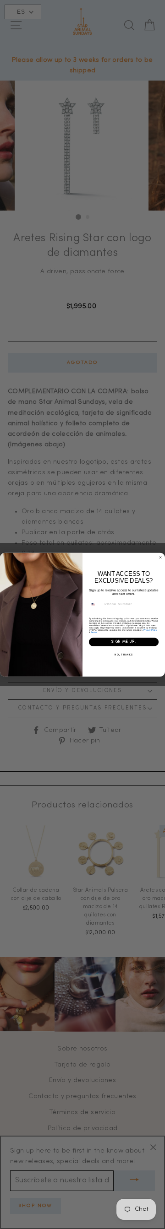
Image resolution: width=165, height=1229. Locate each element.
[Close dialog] (160, 557)
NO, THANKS (124, 654)
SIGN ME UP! (123, 641)
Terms (93, 632)
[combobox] (95, 604)
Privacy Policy (150, 629)
